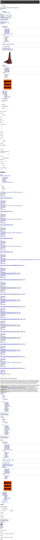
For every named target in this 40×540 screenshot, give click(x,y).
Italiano (7, 433)
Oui (3, 115)
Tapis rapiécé (4, 92)
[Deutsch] (6, 7)
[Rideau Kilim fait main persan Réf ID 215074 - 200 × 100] (10, 313)
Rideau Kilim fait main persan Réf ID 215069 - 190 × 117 (12, 368)
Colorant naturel (10, 49)
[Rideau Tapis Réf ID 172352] (11, 192)
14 (0, 183)
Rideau (6, 95)
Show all (3, 188)
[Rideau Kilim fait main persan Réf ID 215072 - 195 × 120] (10, 338)
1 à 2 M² (6, 37)
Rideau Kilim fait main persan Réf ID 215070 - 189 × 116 (12, 279)
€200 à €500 (7, 470)
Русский (7, 432)
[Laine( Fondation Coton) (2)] (4, 151)
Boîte (5, 97)
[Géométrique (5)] (3, 145)
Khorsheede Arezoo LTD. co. (14, 387)
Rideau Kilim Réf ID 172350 (6, 224)
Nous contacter (4, 100)
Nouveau (7, 48)
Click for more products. (4, 18)
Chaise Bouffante (7, 96)
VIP (3, 101)
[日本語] (18, 7)
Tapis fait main (4, 26)
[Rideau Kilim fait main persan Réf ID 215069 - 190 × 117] (11, 362)
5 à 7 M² (6, 39)
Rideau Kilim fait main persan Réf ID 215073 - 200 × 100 (12, 331)
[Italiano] (16, 7)
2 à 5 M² (6, 38)
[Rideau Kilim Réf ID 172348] (11, 246)
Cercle (13, 44)
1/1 (3, 190)
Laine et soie (4, 49)
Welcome (4, 395)
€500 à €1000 (7, 69)
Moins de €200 (7, 29)
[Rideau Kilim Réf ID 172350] (11, 219)
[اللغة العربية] (8, 7)
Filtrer (1, 174)
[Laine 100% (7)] (4, 152)
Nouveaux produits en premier (5, 175)
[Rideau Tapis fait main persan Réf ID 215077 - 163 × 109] (10, 288)
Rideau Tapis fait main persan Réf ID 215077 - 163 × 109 (12, 294)
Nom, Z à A (4, 180)
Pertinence (4, 179)
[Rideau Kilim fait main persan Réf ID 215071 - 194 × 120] (10, 350)
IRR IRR (4, 5)
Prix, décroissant (5, 177)
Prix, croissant (4, 178)
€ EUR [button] (1, 4)
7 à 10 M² (6, 40)
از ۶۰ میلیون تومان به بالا (9, 33)
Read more (32, 1)
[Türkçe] (11, 7)
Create (12, 510)
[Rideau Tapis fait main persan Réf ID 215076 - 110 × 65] (20, 259)
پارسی (7, 402)
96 (2, 187)
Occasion (11, 48)
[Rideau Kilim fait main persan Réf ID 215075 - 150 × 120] (10, 300)
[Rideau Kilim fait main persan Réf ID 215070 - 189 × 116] (10, 273)
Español (7, 404)
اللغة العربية (8, 406)
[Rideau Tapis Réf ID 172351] (11, 205)
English (7, 403)
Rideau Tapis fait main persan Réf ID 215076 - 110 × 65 (12, 265)
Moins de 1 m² (7, 36)
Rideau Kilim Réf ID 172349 (6, 238)
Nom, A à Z (4, 181)
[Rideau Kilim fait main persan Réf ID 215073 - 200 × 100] (10, 325)
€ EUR (3, 398)
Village (6, 463)
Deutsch (7, 405)
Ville (3, 463)
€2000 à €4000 (7, 31)
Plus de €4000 (7, 32)
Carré (7, 44)
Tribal (4, 141)
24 (2, 185)
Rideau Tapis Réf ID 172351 (6, 211)
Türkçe (7, 408)
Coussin (6, 94)
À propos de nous (5, 98)
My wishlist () (5, 508)
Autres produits (5, 93)
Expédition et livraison (6, 12)
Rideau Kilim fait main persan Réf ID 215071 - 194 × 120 (12, 356)
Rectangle (4, 44)
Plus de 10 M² (7, 41)
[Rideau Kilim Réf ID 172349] (11, 232)
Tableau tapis (4, 91)
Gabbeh (3, 65)
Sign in (1, 535)
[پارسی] (1, 7)
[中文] (10, 7)
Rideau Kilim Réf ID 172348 (6, 251)
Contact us (4, 11)
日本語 (7, 434)
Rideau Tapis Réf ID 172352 (6, 197)
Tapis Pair (4, 48)
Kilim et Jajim (4, 492)
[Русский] (15, 7)
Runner (10, 44)
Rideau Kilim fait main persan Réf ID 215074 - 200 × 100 (12, 319)
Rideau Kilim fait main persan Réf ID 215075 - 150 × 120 (12, 306)
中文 (7, 407)
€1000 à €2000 (7, 70)
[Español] (5, 7)
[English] (3, 7)
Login (3, 396)
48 (2, 186)
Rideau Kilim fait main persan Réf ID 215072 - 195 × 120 (12, 344)
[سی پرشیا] (6, 16)
